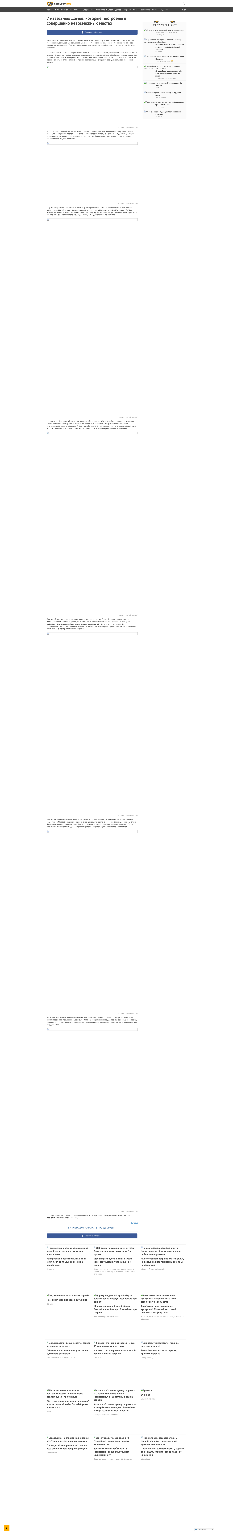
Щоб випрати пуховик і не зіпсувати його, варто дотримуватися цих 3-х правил (113, 1262)
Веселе (50, 10)
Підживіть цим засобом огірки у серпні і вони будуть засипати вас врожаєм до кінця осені (162, 1451)
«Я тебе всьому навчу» (174, 30)
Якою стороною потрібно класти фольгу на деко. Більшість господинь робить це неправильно (162, 1262)
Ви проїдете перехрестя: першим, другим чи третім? (159, 1352)
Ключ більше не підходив (168, 113)
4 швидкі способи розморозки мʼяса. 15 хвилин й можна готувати (115, 1352)
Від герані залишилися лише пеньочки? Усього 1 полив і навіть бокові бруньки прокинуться (68, 1404)
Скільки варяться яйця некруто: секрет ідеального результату (67, 1352)
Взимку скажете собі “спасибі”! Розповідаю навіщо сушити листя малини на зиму (111, 1451)
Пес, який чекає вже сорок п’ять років (67, 1299)
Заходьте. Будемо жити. (168, 93)
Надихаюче (145, 10)
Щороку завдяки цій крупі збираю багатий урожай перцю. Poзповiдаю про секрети (115, 1309)
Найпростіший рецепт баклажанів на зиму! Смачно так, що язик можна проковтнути (66, 1262)
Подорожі (164, 10)
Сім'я (135, 10)
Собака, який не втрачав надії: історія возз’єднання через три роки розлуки (67, 1447)
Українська (201, 1529)
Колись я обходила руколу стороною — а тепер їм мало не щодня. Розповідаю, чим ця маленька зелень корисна (115, 1407)
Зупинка (145, 1394)
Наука (154, 10)
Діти (57, 10)
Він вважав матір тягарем (168, 84)
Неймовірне (66, 10)
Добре (118, 10)
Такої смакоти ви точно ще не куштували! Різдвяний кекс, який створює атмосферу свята (158, 1309)
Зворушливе (88, 10)
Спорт (110, 10)
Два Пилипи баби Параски (169, 57)
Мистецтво (100, 10)
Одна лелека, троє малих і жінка (169, 103)
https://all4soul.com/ (131, 127)
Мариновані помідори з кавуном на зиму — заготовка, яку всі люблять (169, 47)
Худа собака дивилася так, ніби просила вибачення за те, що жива (169, 73)
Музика (77, 10)
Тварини (127, 10)
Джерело (134, 1222)
